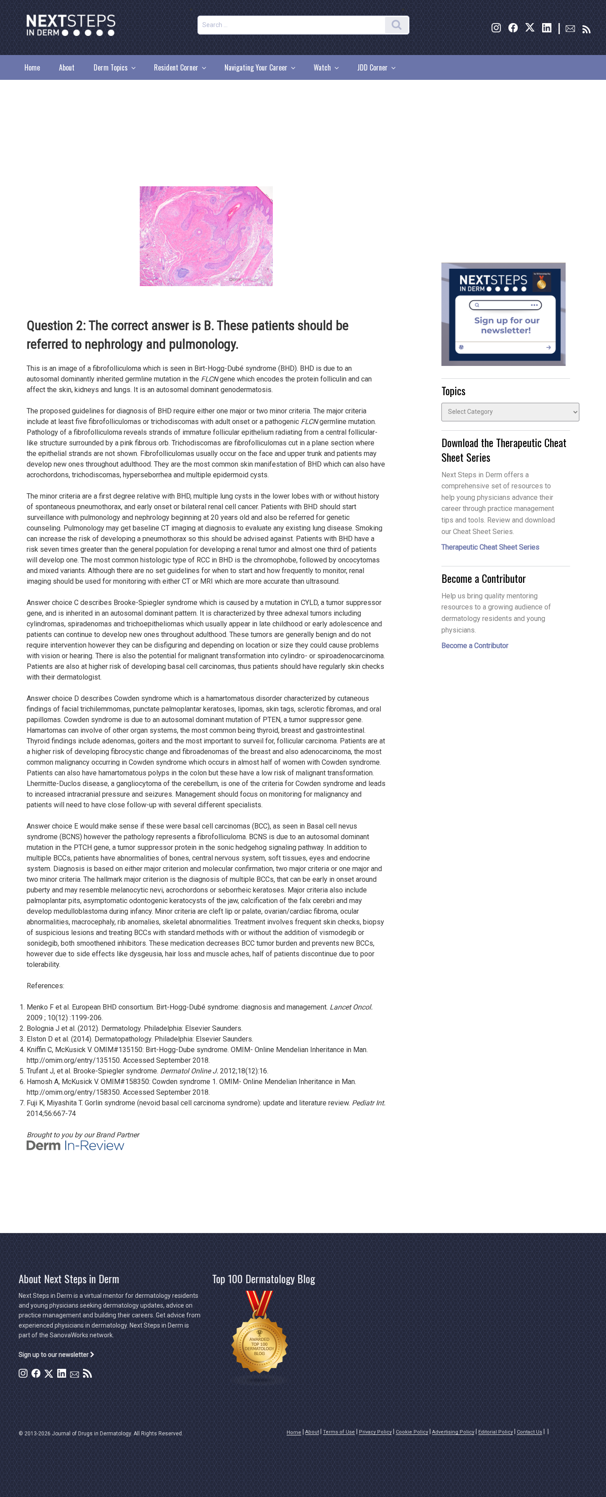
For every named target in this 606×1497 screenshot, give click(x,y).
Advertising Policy (453, 1432)
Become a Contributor (474, 645)
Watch (322, 67)
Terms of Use (339, 1432)
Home (32, 67)
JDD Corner (372, 67)
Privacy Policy (375, 1432)
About (67, 67)
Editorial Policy (495, 1432)
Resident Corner (176, 67)
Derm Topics (111, 67)
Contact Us (529, 1432)
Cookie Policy (412, 1432)
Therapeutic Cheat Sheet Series (490, 547)
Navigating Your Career (255, 67)
